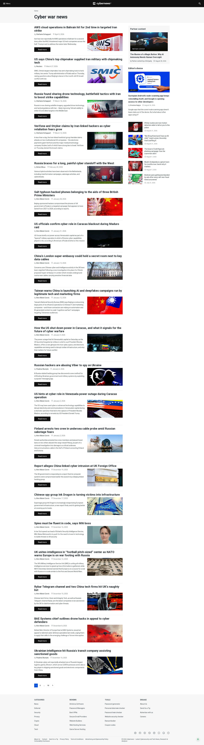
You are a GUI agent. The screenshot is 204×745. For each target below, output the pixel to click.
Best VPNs (73, 712)
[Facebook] (140, 733)
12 (48, 685)
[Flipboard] (163, 733)
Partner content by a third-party (142, 61)
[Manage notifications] (198, 739)
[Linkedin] (154, 733)
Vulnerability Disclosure (42, 741)
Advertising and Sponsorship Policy (96, 739)
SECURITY (133, 90)
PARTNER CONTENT (138, 49)
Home (36, 11)
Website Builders (76, 721)
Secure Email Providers (78, 717)
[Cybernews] (102, 3)
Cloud (36, 725)
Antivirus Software (77, 704)
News (36, 704)
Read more (40, 50)
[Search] (199, 3)
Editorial (37, 708)
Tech (36, 729)
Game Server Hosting (77, 729)
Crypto (36, 721)
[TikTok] (149, 733)
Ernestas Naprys (135, 105)
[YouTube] (158, 733)
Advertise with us (146, 712)
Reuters (39, 66)
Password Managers (77, 708)
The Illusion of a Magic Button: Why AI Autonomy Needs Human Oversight (147, 55)
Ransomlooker (110, 721)
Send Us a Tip (145, 708)
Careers (143, 717)
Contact (44, 739)
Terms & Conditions (77, 739)
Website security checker (114, 717)
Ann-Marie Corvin (42, 199)
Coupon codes (110, 725)
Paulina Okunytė (42, 369)
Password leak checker (113, 712)
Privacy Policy (64, 739)
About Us (143, 704)
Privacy (37, 717)
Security (37, 712)
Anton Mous (40, 167)
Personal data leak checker (115, 708)
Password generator (112, 704)
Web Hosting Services (78, 725)
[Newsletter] (168, 733)
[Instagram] (144, 733)
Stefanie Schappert (43, 34)
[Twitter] (135, 733)
